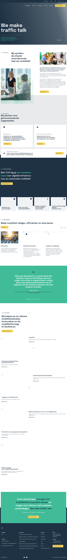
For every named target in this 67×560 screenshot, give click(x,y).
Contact (51, 5)
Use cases (40, 5)
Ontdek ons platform (6, 183)
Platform (4, 532)
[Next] (65, 227)
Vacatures (43, 536)
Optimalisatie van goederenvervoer (26, 548)
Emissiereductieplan (45, 548)
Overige (42, 532)
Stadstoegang (22, 541)
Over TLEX (59, 40)
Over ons (45, 5)
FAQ (55, 1)
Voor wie (34, 5)
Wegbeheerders (5, 541)
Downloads (46, 1)
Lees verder (6, 143)
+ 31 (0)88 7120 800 (56, 541)
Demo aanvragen (59, 5)
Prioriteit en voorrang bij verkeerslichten (28, 539)
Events (51, 1)
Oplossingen (27, 5)
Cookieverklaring (63, 557)
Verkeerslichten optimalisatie (25, 534)
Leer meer (4, 227)
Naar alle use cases (6, 331)
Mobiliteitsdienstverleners (7, 545)
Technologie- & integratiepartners (9, 543)
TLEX (3, 534)
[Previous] (61, 227)
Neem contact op (57, 546)
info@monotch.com (57, 542)
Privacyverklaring (55, 557)
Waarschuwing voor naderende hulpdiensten (28, 536)
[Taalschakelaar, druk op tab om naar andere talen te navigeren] (63, 1)
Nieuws (59, 1)
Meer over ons (43, 91)
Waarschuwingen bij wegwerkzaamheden (28, 543)
